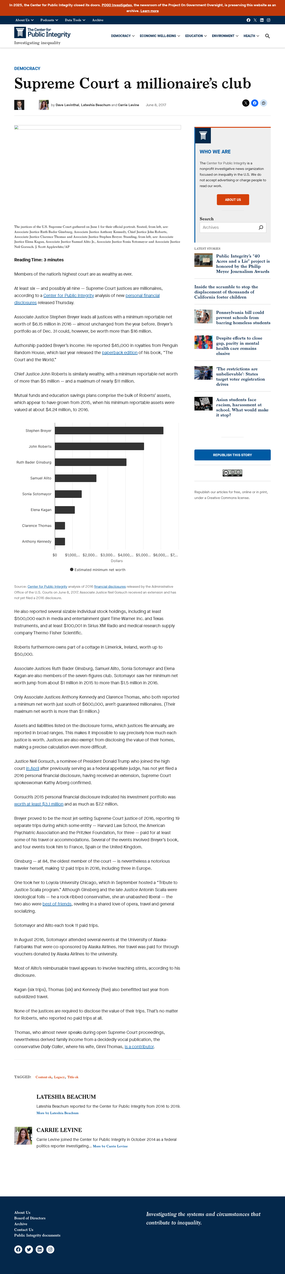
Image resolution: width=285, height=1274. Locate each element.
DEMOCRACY (121, 36)
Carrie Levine (128, 105)
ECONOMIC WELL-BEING (158, 36)
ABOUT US (233, 200)
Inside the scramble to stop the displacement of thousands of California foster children (226, 291)
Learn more (149, 10)
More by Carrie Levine (110, 1146)
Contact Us (23, 1229)
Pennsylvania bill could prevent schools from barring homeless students (243, 317)
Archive (97, 20)
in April (32, 768)
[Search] (261, 227)
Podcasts (47, 20)
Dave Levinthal (67, 105)
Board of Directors (29, 1218)
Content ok (43, 1077)
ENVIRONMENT (223, 36)
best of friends (57, 904)
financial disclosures (110, 586)
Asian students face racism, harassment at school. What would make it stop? (242, 407)
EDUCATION (194, 36)
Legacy (59, 1077)
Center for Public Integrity (68, 296)
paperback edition (120, 353)
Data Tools (73, 20)
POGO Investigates (117, 5)
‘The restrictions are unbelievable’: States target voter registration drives (240, 376)
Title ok (72, 1077)
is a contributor (139, 1047)
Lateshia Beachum (95, 105)
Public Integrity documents (37, 1235)
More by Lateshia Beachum (58, 1113)
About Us (22, 20)
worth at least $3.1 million (38, 804)
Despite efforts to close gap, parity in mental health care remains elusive (239, 345)
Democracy (27, 69)
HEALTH (249, 36)
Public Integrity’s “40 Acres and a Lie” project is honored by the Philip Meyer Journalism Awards (243, 263)
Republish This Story (232, 455)
